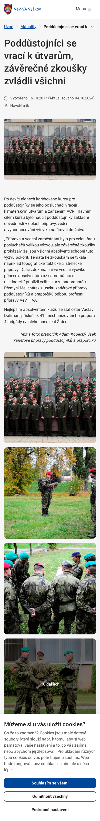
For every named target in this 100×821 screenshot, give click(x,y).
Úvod (8, 26)
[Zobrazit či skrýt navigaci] (92, 27)
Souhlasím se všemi (50, 783)
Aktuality (28, 26)
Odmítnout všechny (50, 796)
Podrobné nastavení (50, 809)
